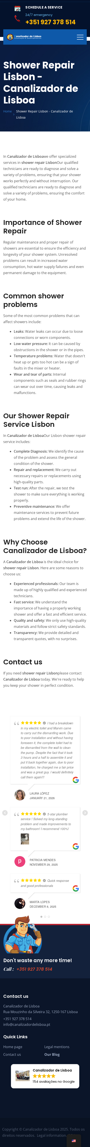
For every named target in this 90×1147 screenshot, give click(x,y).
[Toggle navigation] (80, 37)
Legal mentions (56, 1046)
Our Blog (52, 1054)
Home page (12, 1046)
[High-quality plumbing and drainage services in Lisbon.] (24, 37)
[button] (45, 1076)
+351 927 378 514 (34, 969)
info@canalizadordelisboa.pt (26, 1024)
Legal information (51, 1135)
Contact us (12, 1054)
